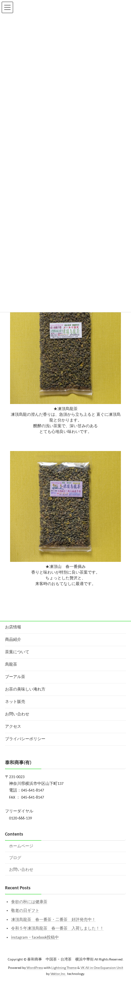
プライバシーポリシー (25, 739)
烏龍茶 (11, 665)
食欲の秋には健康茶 (29, 902)
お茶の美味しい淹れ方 (25, 689)
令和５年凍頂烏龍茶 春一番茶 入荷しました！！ (57, 929)
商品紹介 (13, 640)
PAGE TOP (120, 947)
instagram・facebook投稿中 (35, 938)
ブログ (15, 858)
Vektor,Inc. (58, 974)
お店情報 (13, 627)
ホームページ (21, 846)
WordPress (35, 968)
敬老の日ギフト (25, 911)
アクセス (13, 727)
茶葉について (17, 652)
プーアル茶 (15, 677)
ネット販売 (15, 702)
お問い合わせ (17, 714)
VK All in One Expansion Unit (102, 968)
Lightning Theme (64, 968)
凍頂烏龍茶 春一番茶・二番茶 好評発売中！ (53, 920)
